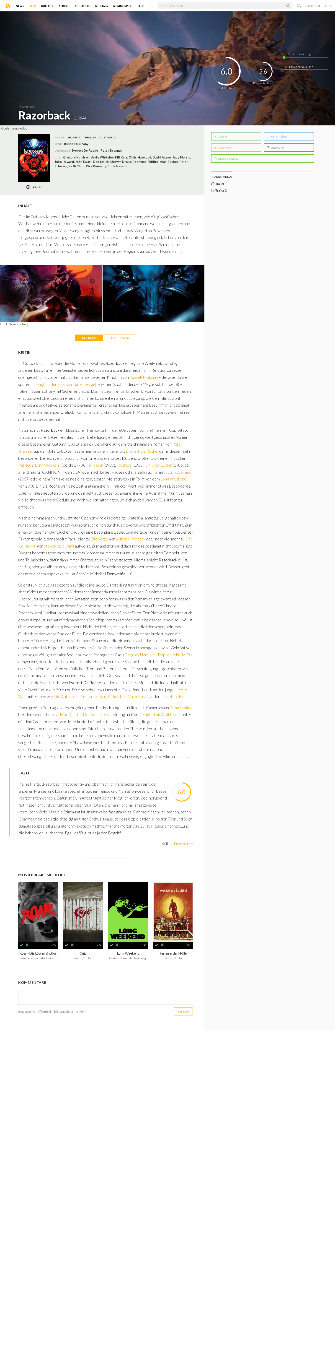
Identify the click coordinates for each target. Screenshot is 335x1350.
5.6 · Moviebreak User (298, 67)
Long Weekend (48, 464)
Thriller (89, 137)
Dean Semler (181, 707)
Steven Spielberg (59, 545)
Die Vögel (99, 538)
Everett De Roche (85, 150)
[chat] (299, 5)
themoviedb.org (19, 128)
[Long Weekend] (128, 912)
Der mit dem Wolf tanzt (158, 714)
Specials (101, 5)
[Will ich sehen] (27, 945)
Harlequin (94, 464)
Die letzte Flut (173, 696)
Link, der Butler (158, 464)
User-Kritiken (119, 338)
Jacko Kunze (183, 843)
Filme (33, 5)
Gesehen (222, 136)
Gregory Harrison (140, 654)
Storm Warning (178, 472)
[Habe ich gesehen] (21, 945)
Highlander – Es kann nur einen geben (69, 384)
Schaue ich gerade (227, 158)
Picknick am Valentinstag (129, 696)
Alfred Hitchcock (130, 538)
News (20, 5)
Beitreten (312, 5)
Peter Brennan (112, 150)
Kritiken (47, 5)
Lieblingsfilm (224, 147)
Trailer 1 (220, 184)
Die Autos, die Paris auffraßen (80, 696)
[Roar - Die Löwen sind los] (38, 912)
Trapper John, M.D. (174, 654)
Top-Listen (82, 5)
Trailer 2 (220, 190)
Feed (141, 5)
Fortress (124, 464)
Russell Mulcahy (143, 377)
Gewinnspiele (123, 5)
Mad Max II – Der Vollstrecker (86, 714)
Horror (74, 137)
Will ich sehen (278, 136)
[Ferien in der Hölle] (173, 912)
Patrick (24, 464)
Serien (64, 5)
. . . (151, 5)
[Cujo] (83, 912)
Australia (107, 137)
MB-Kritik (89, 338)
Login (328, 5)
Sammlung (276, 147)
